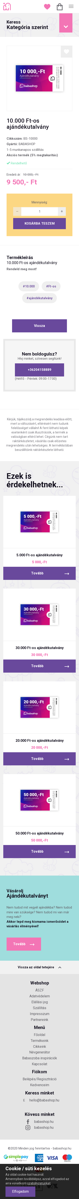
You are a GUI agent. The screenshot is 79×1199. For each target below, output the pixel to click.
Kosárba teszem (40, 223)
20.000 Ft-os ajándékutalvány (40, 741)
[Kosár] (60, 6)
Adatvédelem (39, 996)
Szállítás (39, 1008)
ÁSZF (39, 990)
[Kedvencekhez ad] (66, 52)
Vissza (39, 326)
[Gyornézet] (23, 541)
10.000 (30, 286)
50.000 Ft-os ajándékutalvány (40, 833)
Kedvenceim (39, 1085)
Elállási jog (39, 1002)
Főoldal (39, 1035)
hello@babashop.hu (44, 1100)
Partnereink (39, 1020)
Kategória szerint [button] (27, 25)
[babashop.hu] (7, 6)
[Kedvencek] (47, 6)
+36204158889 (39, 370)
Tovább (37, 573)
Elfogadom (20, 1191)
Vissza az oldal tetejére (36, 967)
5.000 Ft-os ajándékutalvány (39, 555)
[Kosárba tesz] (56, 541)
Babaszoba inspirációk (39, 1058)
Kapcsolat (39, 1064)
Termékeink (39, 1041)
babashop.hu (44, 1122)
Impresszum (39, 1014)
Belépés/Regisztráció (40, 1079)
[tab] (39, 25)
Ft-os (52, 286)
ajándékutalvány (40, 298)
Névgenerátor (39, 1052)
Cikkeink (39, 1046)
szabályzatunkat (38, 1183)
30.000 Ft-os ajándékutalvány (40, 648)
